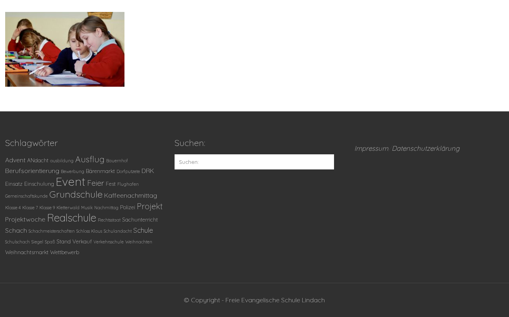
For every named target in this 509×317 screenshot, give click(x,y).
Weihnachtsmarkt (27, 252)
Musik (87, 207)
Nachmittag (106, 207)
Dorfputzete (128, 171)
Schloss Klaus (89, 231)
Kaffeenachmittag (130, 195)
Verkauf (82, 241)
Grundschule (76, 194)
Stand (63, 241)
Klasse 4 (13, 207)
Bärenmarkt (100, 170)
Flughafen (128, 184)
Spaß (50, 242)
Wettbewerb (64, 252)
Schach (16, 230)
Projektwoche (25, 219)
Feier (95, 183)
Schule (143, 230)
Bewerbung (72, 171)
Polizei (127, 207)
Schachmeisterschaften (52, 231)
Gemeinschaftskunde (26, 196)
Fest (111, 183)
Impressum (371, 148)
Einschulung (39, 183)
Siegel (37, 242)
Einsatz (14, 183)
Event (70, 181)
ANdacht (38, 160)
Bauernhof (117, 160)
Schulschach (17, 242)
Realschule (71, 217)
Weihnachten (138, 242)
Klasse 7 (30, 207)
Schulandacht (118, 231)
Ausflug (90, 159)
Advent (15, 160)
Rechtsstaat (109, 220)
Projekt (150, 206)
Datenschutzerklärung (426, 148)
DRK (148, 171)
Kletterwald (68, 207)
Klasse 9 (47, 207)
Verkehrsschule (108, 242)
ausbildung (62, 160)
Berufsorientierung (32, 171)
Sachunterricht (140, 219)
